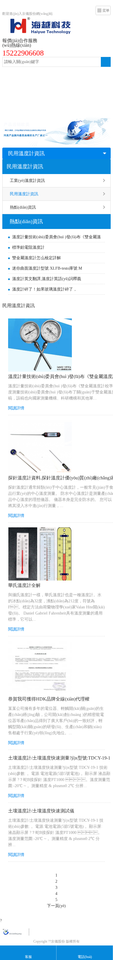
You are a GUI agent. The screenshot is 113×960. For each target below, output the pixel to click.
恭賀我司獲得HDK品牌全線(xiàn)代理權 (49, 698)
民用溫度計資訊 (26, 153)
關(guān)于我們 (19, 109)
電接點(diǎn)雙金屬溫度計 (80, 74)
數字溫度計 (73, 86)
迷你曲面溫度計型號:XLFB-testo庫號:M (47, 268)
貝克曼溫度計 (18, 97)
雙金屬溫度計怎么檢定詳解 (36, 258)
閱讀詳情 (16, 408)
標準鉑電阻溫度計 (28, 247)
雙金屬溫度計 (39, 74)
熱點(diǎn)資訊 (23, 207)
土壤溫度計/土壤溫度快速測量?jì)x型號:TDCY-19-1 (59, 757)
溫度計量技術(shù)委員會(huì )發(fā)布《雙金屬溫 (56, 237)
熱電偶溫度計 (44, 86)
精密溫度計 (16, 86)
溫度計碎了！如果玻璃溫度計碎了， (44, 289)
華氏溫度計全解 (24, 585)
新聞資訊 (71, 97)
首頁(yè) (13, 74)
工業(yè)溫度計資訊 (27, 180)
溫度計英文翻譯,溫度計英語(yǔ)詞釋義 (46, 279)
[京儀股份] (36, 20)
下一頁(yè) (56, 906)
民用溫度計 (46, 97)
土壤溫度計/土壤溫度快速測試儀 (41, 810)
